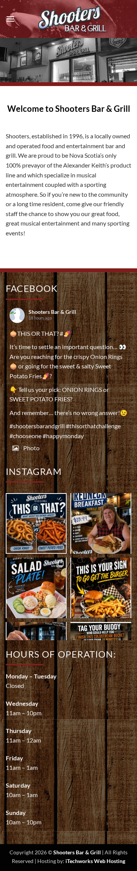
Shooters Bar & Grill (52, 312)
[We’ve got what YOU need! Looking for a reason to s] (36, 588)
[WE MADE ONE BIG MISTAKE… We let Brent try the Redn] (100, 523)
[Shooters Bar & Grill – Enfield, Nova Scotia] (73, 19)
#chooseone (25, 435)
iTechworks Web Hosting (95, 861)
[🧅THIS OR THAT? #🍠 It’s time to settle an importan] (36, 523)
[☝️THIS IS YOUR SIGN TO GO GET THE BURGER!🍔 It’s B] (100, 588)
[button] (10, 18)
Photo (31, 447)
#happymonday (63, 435)
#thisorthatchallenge (93, 425)
